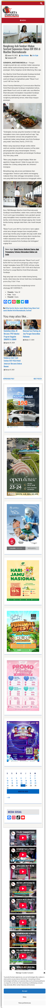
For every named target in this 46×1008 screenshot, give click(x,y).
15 (30, 780)
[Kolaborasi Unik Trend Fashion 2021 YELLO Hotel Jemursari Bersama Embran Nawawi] (13, 351)
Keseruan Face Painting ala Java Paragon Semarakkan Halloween (32, 334)
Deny (24, 997)
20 (21, 783)
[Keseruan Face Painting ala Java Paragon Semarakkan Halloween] (32, 324)
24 (8, 785)
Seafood (28, 310)
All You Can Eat (9, 308)
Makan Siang (28, 308)
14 (26, 780)
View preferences (24, 1003)
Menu (23, 20)
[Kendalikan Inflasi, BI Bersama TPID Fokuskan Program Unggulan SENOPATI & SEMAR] (13, 324)
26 (17, 785)
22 (31, 783)
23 (35, 783)
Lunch (21, 308)
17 (7, 783)
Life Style (35, 55)
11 (12, 780)
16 (35, 780)
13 (21, 780)
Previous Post (9, 378)
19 (17, 783)
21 (26, 783)
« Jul (8, 797)
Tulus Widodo (25, 55)
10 (7, 780)
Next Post (37, 378)
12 (17, 780)
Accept (24, 991)
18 (12, 783)
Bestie (17, 308)
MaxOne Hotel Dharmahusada (16, 310)
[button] (44, 973)
